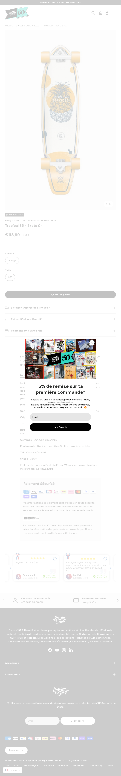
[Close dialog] (92, 342)
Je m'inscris (60, 427)
